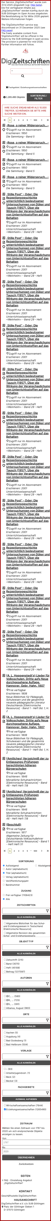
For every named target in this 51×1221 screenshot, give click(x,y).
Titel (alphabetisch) (15, 873)
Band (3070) (13, 963)
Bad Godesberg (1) (16, 1040)
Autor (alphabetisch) (16, 869)
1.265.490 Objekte (15, 97)
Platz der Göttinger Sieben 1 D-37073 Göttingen (19, 1208)
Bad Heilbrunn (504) (17, 1044)
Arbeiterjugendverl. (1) (18, 1073)
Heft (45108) (13, 967)
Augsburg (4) (13, 1036)
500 (35, 120)
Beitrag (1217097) (15, 971)
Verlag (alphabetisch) (17, 876)
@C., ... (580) (13, 996)
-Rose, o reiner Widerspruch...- (27, 125)
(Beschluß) (13, 824)
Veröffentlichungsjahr (17, 880)
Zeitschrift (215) (14, 959)
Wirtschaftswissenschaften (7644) (24, 1105)
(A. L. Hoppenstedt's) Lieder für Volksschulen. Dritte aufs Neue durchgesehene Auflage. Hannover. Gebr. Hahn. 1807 (28, 680)
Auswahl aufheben (26, 1099)
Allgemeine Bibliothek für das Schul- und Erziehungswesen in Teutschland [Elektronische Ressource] (24, 926)
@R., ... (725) (13, 1000)
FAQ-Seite (36, 5)
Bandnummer (12, 884)
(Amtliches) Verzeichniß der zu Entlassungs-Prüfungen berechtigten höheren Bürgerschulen (27, 763)
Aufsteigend (12, 865)
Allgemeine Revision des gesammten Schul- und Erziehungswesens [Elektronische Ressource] (24, 936)
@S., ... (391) (13, 1004)
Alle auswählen (26, 917)
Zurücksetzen (26, 1164)
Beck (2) (10, 1076)
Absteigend (43, 865)
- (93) (9, 1069)
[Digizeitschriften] (25, 51)
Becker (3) (11, 1080)
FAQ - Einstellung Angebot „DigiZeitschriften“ (18, 1181)
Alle (7, 899)
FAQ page (6, 30)
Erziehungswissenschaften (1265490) (26, 1109)
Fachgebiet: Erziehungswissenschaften (27, 87)
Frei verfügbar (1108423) (19, 895)
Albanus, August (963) (18, 1008)
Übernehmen (26, 1157)
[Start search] (22, 76)
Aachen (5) (12, 1032)
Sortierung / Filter (38, 97)
